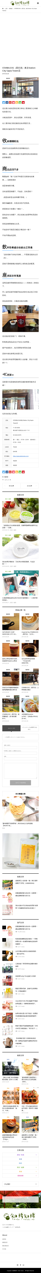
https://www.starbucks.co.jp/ (21, 456)
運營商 (4, 1239)
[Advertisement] (20, 36)
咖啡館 (6, 477)
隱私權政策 (5, 1245)
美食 (20, 1171)
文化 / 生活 (20, 1155)
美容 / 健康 (20, 1167)
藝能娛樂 (20, 1175)
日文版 (4, 1249)
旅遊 (20, 1159)
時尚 (20, 1163)
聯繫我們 (4, 1242)
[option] (21, 812)
